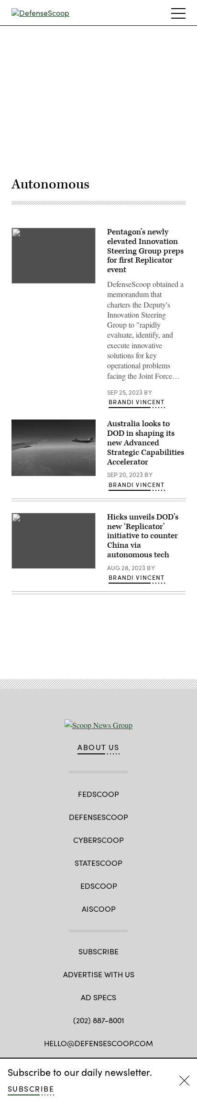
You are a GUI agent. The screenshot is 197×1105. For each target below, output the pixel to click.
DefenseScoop (98, 817)
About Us (98, 747)
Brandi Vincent (136, 402)
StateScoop (98, 863)
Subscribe (31, 1088)
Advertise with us (98, 974)
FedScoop (98, 794)
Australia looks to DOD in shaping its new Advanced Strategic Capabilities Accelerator (145, 443)
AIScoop (99, 909)
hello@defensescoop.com (98, 1043)
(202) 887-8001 (98, 1020)
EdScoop (98, 886)
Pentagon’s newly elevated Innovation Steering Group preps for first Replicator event (145, 251)
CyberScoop (98, 840)
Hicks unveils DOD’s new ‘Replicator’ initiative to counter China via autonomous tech (142, 536)
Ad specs (98, 997)
